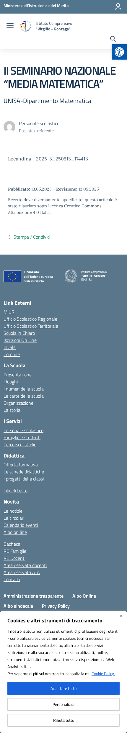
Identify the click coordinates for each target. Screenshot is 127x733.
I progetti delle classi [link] (24, 478)
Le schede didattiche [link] (24, 471)
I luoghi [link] (11, 381)
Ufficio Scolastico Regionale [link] (30, 318)
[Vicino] (120, 615)
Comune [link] (12, 354)
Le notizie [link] (13, 510)
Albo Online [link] (84, 595)
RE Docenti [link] (14, 558)
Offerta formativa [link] (21, 464)
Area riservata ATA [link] (22, 572)
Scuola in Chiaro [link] (19, 333)
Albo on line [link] (15, 532)
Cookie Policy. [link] (103, 673)
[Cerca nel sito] (113, 39)
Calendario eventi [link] (21, 525)
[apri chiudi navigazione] (10, 26)
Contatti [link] (12, 579)
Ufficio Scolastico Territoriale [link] (31, 325)
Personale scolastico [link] (23, 430)
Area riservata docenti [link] (25, 565)
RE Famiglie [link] (15, 551)
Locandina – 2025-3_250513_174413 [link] (48, 159)
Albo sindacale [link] (18, 605)
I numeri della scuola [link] (24, 388)
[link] (119, 52)
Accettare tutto (63, 688)
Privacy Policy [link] (56, 605)
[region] (63, 672)
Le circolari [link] (14, 518)
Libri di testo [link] (15, 490)
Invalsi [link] (10, 347)
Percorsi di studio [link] (20, 444)
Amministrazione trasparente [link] (34, 595)
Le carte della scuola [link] (24, 395)
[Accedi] (118, 7)
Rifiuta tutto (63, 720)
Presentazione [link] (18, 374)
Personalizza (63, 704)
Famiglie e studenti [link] (22, 437)
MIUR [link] (9, 311)
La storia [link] (12, 410)
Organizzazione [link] (18, 402)
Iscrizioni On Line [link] (20, 340)
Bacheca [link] (12, 543)
